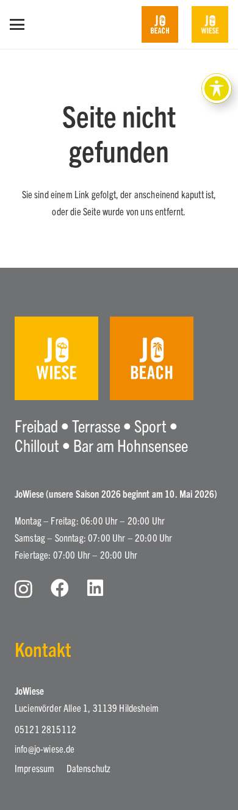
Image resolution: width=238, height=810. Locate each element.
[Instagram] (23, 589)
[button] (17, 24)
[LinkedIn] (95, 588)
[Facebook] (60, 588)
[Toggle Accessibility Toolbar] (216, 88)
